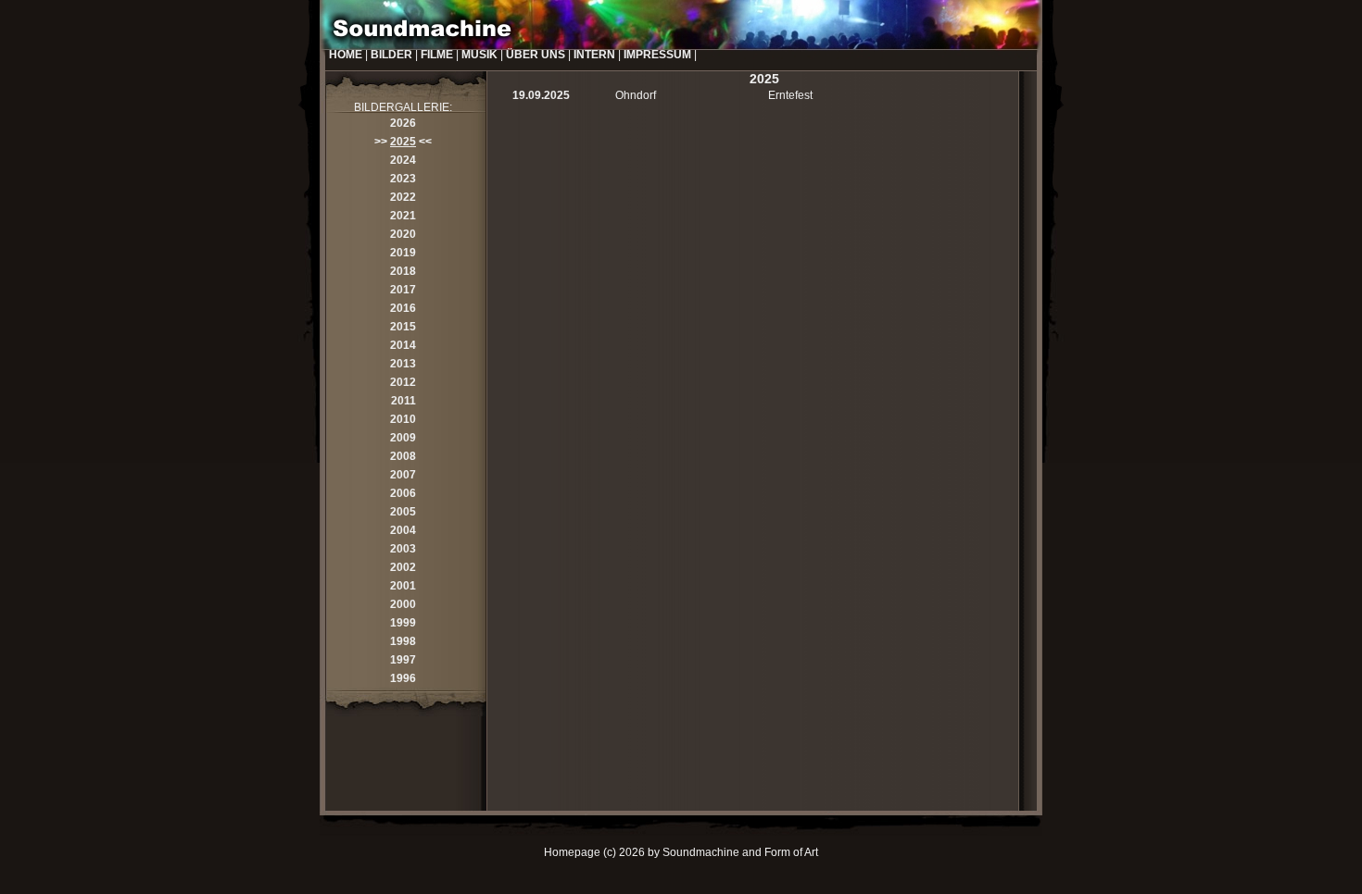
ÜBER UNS (535, 54)
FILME (437, 54)
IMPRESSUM (657, 54)
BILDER (391, 54)
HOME (345, 54)
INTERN (594, 54)
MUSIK (479, 54)
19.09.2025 (541, 95)
